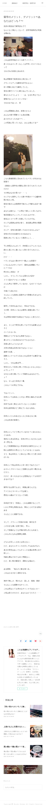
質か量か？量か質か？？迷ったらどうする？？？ (22, 746)
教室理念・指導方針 (29, 3)
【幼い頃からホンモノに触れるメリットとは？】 (22, 706)
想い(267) (16, 627)
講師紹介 (15, 3)
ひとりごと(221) (8, 627)
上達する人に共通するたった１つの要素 (19, 726)
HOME (4, 3)
